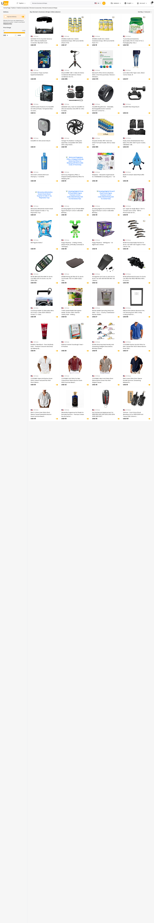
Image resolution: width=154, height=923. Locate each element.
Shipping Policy (7, 23)
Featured (147, 12)
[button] (116, 3)
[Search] (103, 3)
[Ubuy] (4, 3)
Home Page (6, 8)
